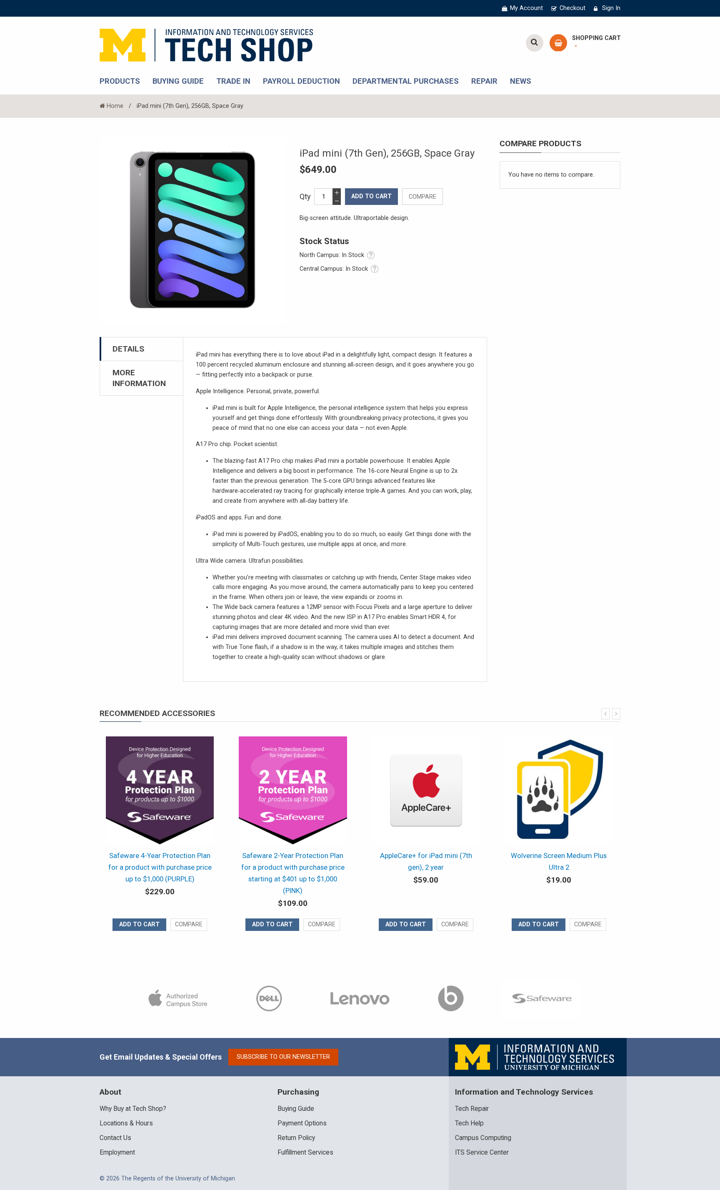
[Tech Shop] (206, 44)
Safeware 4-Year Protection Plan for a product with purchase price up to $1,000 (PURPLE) (160, 867)
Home (115, 106)
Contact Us (115, 1138)
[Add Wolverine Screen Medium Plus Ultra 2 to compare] (588, 924)
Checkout (572, 8)
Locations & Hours (126, 1123)
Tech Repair (472, 1109)
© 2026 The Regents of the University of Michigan (167, 1178)
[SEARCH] (534, 43)
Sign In (611, 8)
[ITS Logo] (535, 1056)
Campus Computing (483, 1138)
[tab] (141, 349)
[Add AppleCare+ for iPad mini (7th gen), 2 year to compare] (455, 924)
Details (128, 349)
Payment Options (302, 1123)
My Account (526, 8)
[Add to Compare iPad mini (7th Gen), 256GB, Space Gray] (422, 196)
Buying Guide (296, 1109)
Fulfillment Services (305, 1152)
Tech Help (469, 1123)
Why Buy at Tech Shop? (133, 1109)
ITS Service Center (482, 1152)
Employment (117, 1152)
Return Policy (296, 1138)
